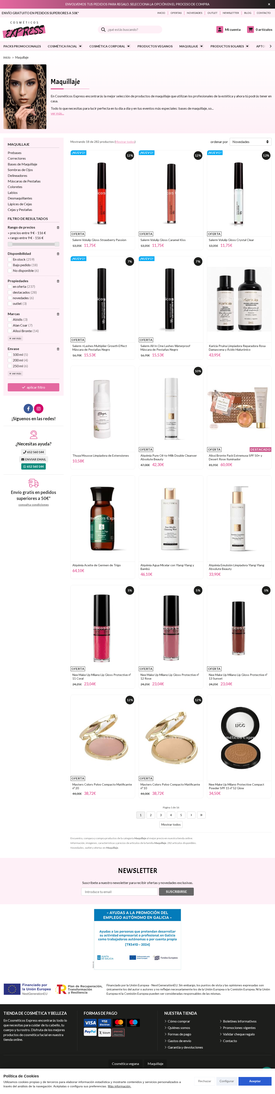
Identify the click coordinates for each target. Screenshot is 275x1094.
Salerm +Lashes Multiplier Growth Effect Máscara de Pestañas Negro (99, 347)
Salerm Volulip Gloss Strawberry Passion (99, 240)
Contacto (230, 1041)
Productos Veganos (155, 46)
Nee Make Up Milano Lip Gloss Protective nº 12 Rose (170, 676)
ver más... (57, 113)
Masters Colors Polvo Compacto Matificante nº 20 (102, 786)
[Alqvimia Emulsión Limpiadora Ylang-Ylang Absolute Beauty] (239, 519)
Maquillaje (188, 46)
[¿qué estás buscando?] (130, 29)
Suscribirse (176, 891)
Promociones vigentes (239, 1028)
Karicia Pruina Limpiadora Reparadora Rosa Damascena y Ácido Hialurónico (237, 347)
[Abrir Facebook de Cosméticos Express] (28, 408)
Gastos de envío (179, 1041)
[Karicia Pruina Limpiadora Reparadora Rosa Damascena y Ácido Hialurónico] (239, 299)
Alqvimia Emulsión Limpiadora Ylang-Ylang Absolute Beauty (236, 567)
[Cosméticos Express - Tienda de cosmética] (24, 29)
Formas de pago (179, 1034)
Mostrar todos (125, 141)
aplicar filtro (36, 387)
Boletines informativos (240, 1021)
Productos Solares (227, 46)
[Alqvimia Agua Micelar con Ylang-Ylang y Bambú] (171, 519)
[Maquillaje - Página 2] (191, 815)
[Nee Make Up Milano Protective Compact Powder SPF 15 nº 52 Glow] (239, 738)
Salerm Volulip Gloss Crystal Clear (231, 240)
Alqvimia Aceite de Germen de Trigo (96, 565)
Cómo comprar (179, 1021)
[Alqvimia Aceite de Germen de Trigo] (103, 519)
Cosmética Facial (62, 46)
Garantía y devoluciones (185, 1047)
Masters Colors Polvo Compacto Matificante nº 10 (170, 786)
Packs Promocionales (22, 46)
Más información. (119, 1086)
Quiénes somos (179, 1028)
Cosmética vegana (125, 1063)
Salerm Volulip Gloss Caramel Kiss (163, 240)
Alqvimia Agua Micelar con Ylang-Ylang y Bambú (167, 567)
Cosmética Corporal (107, 46)
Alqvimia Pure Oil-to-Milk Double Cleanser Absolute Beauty (169, 457)
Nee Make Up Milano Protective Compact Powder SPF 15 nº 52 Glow (236, 786)
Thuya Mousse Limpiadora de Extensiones (100, 455)
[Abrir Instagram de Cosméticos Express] (38, 408)
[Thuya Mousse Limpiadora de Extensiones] (103, 409)
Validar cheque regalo (239, 1034)
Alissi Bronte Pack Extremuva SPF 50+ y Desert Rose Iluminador (235, 457)
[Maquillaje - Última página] (201, 815)
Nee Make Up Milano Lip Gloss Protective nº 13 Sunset (238, 676)
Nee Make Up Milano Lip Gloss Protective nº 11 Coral (101, 676)
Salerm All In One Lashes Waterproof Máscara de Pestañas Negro (165, 347)
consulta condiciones (33, 504)
